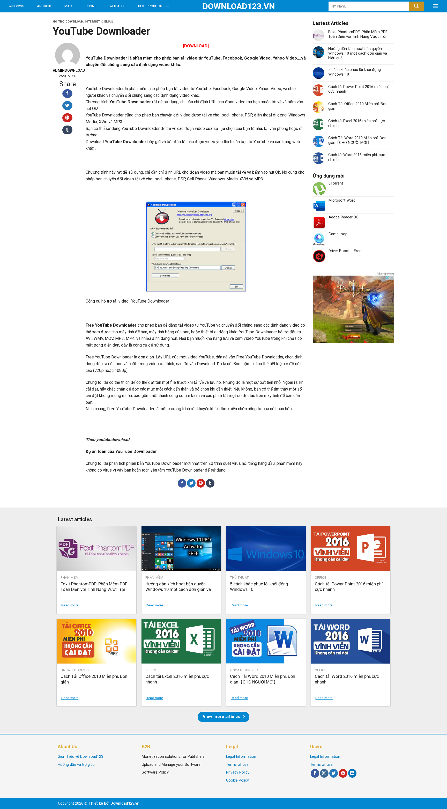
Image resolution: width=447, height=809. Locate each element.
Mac (68, 6)
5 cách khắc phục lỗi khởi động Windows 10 (354, 72)
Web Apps (117, 6)
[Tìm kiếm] (416, 6)
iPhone (90, 6)
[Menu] (435, 6)
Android (44, 6)
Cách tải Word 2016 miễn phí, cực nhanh (356, 157)
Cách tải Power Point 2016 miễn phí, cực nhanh (358, 89)
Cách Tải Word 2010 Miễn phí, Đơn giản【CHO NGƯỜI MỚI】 (357, 140)
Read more (69, 605)
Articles (17, 18)
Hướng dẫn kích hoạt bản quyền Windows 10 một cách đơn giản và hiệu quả (357, 53)
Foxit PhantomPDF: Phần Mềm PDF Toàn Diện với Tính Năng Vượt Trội (358, 34)
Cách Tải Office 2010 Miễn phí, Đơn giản (358, 106)
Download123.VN (224, 6)
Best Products (150, 6)
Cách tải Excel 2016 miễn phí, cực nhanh (356, 123)
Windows (16, 6)
